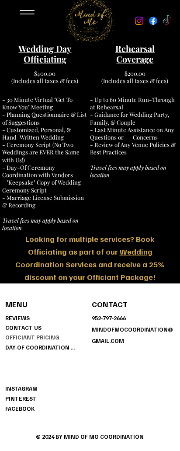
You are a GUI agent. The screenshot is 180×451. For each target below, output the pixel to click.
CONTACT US (23, 327)
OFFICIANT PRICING (32, 337)
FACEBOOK (20, 408)
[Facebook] (153, 20)
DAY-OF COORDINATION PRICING (40, 347)
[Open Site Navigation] (27, 12)
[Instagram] (139, 20)
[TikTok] (167, 20)
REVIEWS (17, 318)
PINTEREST (20, 398)
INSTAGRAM (21, 388)
